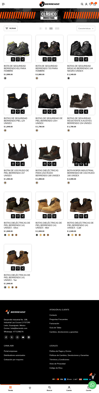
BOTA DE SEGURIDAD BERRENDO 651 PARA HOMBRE (15, 68)
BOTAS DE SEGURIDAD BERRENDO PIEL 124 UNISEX (15, 120)
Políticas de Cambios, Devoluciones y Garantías (69, 355)
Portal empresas (10, 351)
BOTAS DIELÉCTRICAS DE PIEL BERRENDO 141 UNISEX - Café (80, 225)
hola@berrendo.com (19, 328)
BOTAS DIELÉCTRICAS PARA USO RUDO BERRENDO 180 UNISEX (48, 173)
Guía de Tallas (55, 328)
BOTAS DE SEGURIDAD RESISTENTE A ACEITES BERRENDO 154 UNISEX (79, 120)
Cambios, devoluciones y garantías (64, 332)
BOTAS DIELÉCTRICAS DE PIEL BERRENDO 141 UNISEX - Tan (17, 277)
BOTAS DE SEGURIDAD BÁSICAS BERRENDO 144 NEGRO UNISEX (80, 68)
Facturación (54, 323)
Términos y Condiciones (59, 359)
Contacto (53, 315)
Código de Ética (56, 368)
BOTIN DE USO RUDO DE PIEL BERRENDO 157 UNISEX (16, 173)
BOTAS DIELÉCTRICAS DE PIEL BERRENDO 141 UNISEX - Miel (49, 225)
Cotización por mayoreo (13, 359)
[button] (18, 59)
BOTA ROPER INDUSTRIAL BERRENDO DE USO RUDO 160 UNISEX (80, 173)
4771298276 (18, 332)
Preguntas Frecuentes (59, 319)
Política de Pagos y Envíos (60, 351)
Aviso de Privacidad (57, 364)
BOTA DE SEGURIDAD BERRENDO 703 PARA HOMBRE (47, 68)
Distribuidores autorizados (14, 355)
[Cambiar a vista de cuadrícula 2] (45, 28)
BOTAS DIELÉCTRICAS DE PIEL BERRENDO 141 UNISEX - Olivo (17, 225)
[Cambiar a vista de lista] (41, 28)
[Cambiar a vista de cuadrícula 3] (51, 28)
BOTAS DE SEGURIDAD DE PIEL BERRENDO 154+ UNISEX (49, 120)
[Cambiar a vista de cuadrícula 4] (57, 28)
